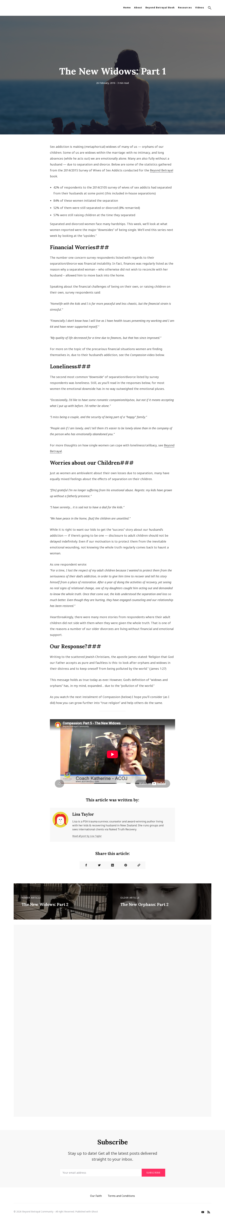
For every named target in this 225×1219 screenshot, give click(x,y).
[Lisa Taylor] (60, 825)
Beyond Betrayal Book (160, 7)
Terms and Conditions (121, 1196)
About (138, 7)
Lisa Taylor (83, 814)
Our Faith (96, 1196)
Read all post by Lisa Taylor (87, 836)
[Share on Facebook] (86, 865)
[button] (209, 8)
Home (127, 7)
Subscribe (153, 1172)
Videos (199, 7)
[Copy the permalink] (138, 865)
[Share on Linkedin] (112, 865)
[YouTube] (202, 1212)
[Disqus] (112, 978)
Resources (185, 7)
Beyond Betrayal (161, 170)
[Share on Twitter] (99, 865)
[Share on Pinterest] (125, 865)
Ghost (94, 1211)
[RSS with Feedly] (208, 1212)
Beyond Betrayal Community (37, 1211)
